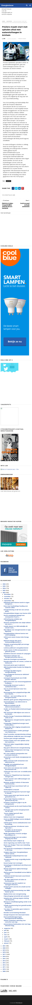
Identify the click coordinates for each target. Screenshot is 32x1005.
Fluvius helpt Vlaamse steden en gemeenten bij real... (14, 799)
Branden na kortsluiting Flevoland (14, 912)
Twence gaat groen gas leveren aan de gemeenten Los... (16, 796)
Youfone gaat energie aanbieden (14, 738)
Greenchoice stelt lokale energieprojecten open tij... (17, 757)
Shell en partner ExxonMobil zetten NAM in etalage (17, 873)
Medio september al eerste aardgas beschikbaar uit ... (15, 834)
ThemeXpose (19, 1003)
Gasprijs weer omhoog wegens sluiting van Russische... (16, 899)
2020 (4, 948)
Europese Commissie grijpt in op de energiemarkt (15, 803)
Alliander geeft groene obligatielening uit (17, 699)
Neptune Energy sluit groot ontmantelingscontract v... (13, 641)
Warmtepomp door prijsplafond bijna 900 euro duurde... (17, 693)
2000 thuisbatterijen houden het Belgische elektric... (17, 667)
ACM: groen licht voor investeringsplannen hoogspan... (17, 682)
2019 (4, 950)
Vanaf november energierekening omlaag (17, 734)
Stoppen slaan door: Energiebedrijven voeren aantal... (16, 853)
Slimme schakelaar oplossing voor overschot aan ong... (15, 921)
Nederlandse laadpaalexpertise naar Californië (15, 856)
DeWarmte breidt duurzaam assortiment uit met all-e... (17, 876)
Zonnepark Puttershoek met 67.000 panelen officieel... (15, 678)
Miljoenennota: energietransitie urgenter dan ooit (17, 720)
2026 (4, 584)
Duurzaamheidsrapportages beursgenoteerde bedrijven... (14, 917)
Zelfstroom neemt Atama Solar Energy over (16, 637)
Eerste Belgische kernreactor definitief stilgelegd (16, 675)
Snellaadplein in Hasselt (11, 789)
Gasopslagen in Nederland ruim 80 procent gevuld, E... (17, 865)
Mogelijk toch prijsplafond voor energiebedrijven (14, 765)
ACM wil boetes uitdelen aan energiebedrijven (13, 619)
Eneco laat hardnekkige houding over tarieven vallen (16, 606)
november (7, 596)
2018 (4, 952)
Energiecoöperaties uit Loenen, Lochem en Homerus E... (17, 662)
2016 (4, 956)
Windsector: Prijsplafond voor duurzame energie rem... (17, 775)
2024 (4, 588)
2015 (4, 958)
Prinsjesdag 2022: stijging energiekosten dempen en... (17, 727)
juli (5, 930)
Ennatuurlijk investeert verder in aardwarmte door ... (14, 686)
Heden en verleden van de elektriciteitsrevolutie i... (12, 706)
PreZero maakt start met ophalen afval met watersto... (16, 741)
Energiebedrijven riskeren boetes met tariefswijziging (16, 634)
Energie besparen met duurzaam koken (16, 915)
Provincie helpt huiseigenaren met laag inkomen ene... (16, 750)
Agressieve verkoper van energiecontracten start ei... (13, 656)
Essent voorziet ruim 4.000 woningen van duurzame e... (17, 779)
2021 (4, 946)
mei (5, 934)
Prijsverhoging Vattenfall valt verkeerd (16, 896)
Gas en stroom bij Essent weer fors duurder (15, 689)
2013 (4, 963)
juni (5, 932)
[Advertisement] (14, 389)
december (7, 594)
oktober (7, 598)
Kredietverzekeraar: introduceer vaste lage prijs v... (16, 827)
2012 (4, 965)
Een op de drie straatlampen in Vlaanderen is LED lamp (17, 849)
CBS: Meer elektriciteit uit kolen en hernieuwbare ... (15, 880)
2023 (4, 590)
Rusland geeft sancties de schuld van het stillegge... (17, 887)
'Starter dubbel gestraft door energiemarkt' (13, 814)
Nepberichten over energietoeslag (15, 894)
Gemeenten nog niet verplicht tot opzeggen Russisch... (15, 883)
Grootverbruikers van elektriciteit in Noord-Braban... (15, 702)
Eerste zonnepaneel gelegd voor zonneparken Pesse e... (14, 616)
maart (6, 939)
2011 (4, 967)
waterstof (9, 21)
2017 (4, 954)
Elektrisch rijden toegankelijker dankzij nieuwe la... (16, 745)
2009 (4, 971)
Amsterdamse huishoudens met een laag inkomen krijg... (17, 924)
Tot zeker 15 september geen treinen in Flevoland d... (17, 909)
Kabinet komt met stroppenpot (14, 817)
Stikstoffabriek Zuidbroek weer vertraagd (17, 736)
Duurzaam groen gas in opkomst (14, 665)
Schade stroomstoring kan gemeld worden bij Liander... (17, 906)
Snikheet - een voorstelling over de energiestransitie (15, 696)
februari (7, 941)
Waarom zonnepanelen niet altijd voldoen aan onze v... (17, 623)
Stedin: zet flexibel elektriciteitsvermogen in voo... (17, 709)
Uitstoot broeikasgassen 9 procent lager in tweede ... (17, 792)
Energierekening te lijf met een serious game (16, 610)
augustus (7, 928)
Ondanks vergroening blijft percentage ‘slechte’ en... (16, 645)
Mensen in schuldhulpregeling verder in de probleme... (17, 902)
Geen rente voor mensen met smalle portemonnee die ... (15, 768)
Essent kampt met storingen (13, 863)
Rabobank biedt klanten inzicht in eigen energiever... (16, 603)
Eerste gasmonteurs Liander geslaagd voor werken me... (16, 731)
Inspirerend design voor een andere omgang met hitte (15, 837)
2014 (4, 961)
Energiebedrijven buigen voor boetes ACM (17, 613)
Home (3, 21)
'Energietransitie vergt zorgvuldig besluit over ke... (17, 860)
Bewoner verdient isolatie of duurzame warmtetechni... (16, 783)
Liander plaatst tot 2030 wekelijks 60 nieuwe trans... (15, 627)
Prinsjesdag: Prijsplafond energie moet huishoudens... (16, 724)
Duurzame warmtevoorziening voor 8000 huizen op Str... (17, 891)
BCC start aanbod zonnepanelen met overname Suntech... (15, 754)
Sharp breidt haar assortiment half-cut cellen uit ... (16, 786)
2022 (4, 592)
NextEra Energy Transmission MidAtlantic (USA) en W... (17, 717)
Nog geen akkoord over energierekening (17, 748)
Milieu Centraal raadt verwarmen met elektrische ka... (16, 761)
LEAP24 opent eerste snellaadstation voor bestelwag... (17, 823)
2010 (4, 969)
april (5, 937)
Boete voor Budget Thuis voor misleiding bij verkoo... (17, 845)
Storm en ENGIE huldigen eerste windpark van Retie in (17, 819)
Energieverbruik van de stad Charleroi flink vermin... (17, 806)
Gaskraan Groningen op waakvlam (15, 659)
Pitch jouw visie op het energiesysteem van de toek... (16, 810)
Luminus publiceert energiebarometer (16, 648)
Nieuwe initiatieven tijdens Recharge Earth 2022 (16, 869)
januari (6, 943)
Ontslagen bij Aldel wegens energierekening (12, 671)
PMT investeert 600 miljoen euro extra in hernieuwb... (17, 713)
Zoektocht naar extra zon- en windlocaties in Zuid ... (17, 772)
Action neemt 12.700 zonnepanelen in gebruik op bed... (16, 650)
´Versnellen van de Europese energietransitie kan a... (13, 830)
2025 (4, 586)
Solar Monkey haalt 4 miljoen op (14, 841)
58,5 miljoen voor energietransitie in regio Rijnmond (17, 630)
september (8, 600)
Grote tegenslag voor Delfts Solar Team (17, 843)
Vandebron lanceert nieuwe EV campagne (17, 653)
